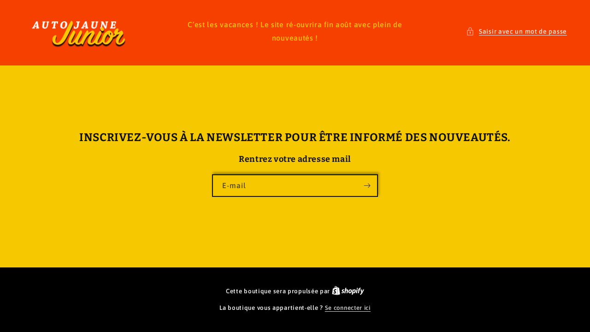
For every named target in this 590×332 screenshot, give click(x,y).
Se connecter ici (348, 307)
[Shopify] (348, 291)
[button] (516, 31)
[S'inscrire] (367, 185)
